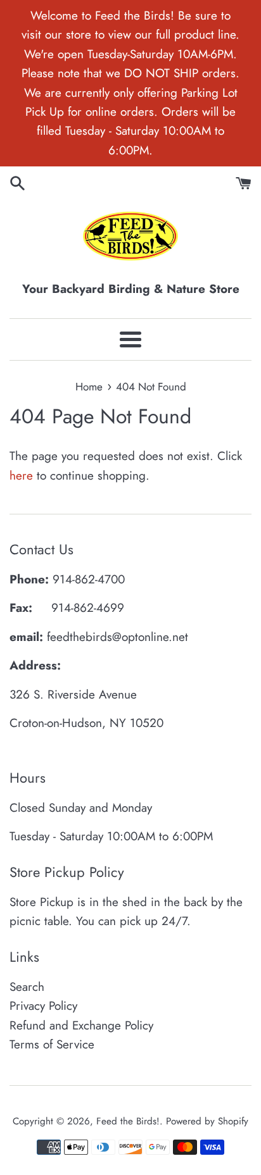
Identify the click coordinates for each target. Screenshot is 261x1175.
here (21, 475)
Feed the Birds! (128, 1121)
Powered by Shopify (207, 1121)
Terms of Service (52, 1044)
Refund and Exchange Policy (81, 1025)
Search (27, 986)
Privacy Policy (43, 1005)
